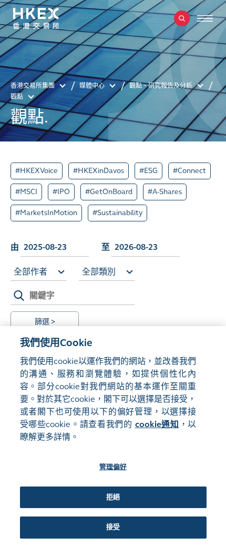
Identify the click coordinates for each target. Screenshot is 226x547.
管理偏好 (113, 467)
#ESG (148, 170)
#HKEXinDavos (98, 170)
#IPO (61, 191)
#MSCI (26, 191)
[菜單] (205, 18)
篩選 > (45, 321)
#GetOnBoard (108, 191)
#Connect (189, 170)
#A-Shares (165, 191)
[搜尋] (182, 18)
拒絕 (113, 497)
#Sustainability (117, 212)
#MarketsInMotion (46, 212)
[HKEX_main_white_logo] (47, 18)
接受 (113, 527)
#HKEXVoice (36, 170)
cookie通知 (157, 424)
